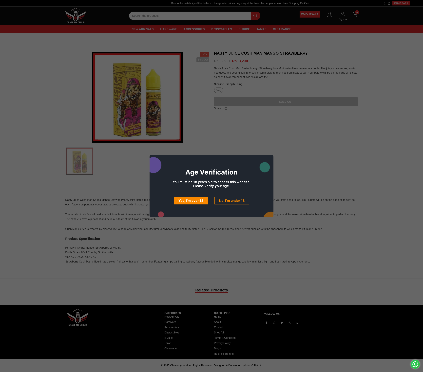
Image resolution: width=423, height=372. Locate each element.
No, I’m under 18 (232, 201)
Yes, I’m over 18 (190, 201)
